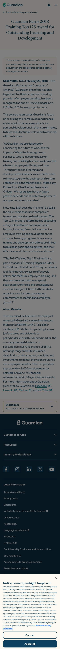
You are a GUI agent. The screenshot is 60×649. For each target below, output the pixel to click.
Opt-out (29, 635)
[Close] (56, 578)
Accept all (30, 643)
